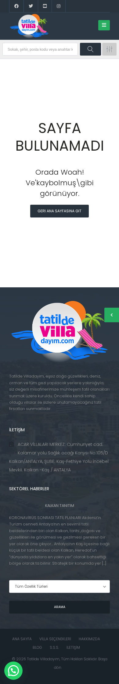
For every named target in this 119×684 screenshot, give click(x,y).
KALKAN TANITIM (59, 505)
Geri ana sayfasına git (59, 211)
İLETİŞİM (73, 647)
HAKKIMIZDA (89, 638)
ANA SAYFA (22, 638)
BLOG (37, 647)
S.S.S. (54, 647)
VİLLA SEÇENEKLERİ (55, 638)
